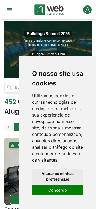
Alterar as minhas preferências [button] (58, 176)
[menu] (9, 9)
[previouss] (8, 127)
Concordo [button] (57, 190)
